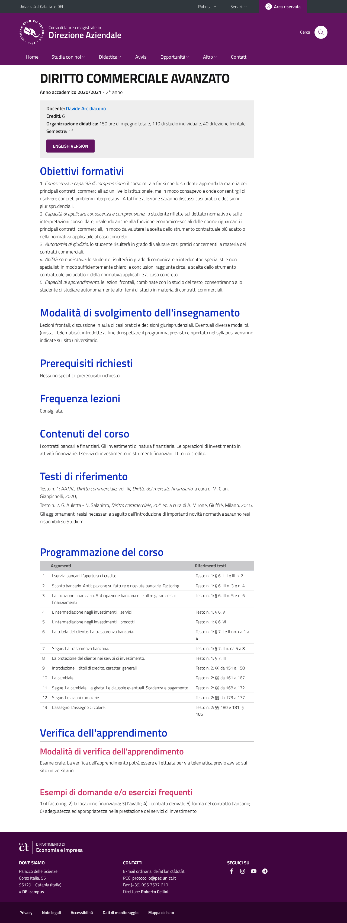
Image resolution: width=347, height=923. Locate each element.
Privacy (26, 912)
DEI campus (33, 891)
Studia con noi (66, 57)
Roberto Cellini (154, 891)
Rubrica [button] (204, 6)
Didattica (108, 57)
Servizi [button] (236, 6)
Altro (208, 57)
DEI (60, 6)
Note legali (51, 912)
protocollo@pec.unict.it (154, 878)
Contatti (239, 57)
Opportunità (172, 57)
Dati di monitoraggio (121, 912)
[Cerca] (320, 32)
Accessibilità (82, 912)
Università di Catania (36, 6)
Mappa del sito (161, 912)
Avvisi (141, 57)
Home (32, 57)
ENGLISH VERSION (70, 146)
